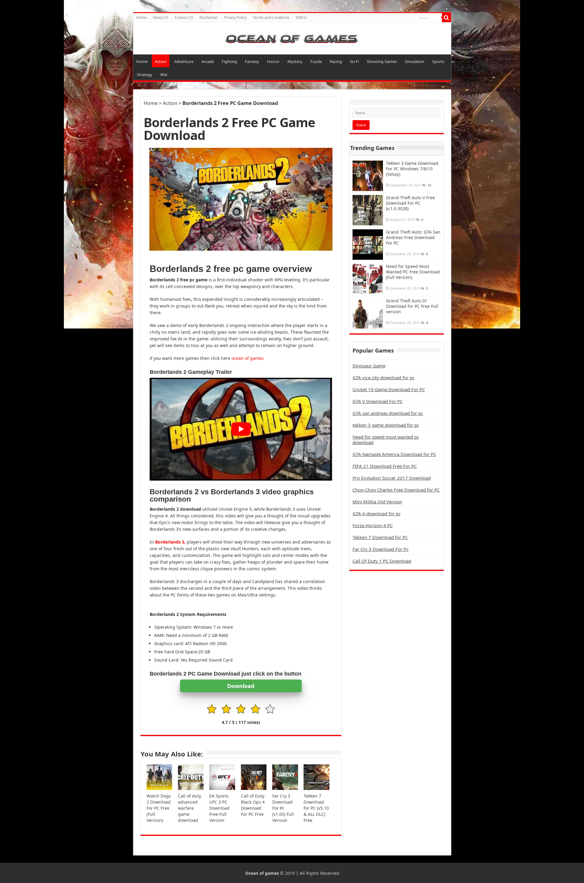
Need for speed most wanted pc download (386, 439)
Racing (336, 61)
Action (160, 61)
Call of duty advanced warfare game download (189, 808)
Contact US (184, 17)
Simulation (414, 61)
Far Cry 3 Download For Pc (380, 549)
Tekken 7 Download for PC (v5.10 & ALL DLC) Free (316, 808)
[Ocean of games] (292, 38)
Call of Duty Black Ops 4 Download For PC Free (253, 805)
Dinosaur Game (369, 366)
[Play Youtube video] (241, 429)
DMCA (301, 17)
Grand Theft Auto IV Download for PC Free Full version (412, 306)
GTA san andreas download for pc (388, 413)
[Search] (446, 17)
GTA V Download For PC (378, 401)
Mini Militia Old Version (377, 502)
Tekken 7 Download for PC (380, 537)
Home (141, 17)
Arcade (207, 61)
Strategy (144, 74)
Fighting (229, 61)
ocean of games (247, 358)
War (164, 74)
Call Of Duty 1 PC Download (382, 561)
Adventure (183, 61)
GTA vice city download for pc (384, 377)
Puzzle (316, 61)
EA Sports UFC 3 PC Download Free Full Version (219, 808)
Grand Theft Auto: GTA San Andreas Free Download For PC (413, 237)
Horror (273, 61)
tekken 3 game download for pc (386, 425)
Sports (438, 61)
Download (240, 686)
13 (429, 185)
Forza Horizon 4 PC (373, 525)
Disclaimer (209, 17)
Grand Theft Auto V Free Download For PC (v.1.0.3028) (410, 203)
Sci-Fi (354, 61)
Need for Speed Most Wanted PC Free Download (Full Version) (413, 271)
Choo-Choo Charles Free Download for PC (396, 490)
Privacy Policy (235, 17)
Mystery (294, 61)
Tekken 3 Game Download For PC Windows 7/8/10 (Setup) (412, 168)
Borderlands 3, (170, 542)
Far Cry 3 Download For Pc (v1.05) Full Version (283, 808)
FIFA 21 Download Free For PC (385, 466)
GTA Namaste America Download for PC (394, 454)
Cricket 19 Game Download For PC (389, 389)
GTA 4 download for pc (377, 513)
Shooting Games (382, 61)
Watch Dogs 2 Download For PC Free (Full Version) (159, 808)
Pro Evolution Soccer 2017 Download (392, 478)
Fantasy (252, 61)
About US (161, 17)
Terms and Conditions (271, 17)
